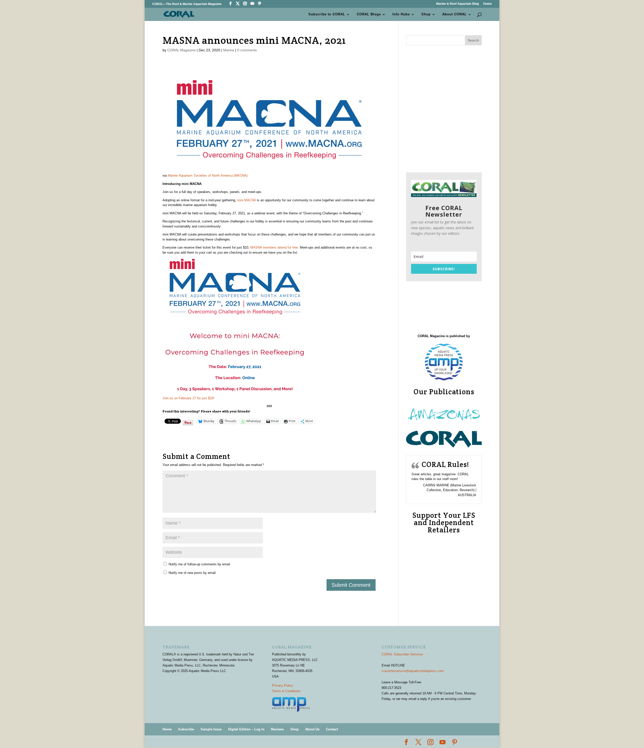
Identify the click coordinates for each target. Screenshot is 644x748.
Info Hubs (401, 14)
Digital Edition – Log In (246, 729)
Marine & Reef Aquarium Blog (457, 4)
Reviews (277, 729)
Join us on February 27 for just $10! (188, 398)
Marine (228, 50)
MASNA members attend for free (274, 247)
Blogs (369, 14)
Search (473, 40)
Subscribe (186, 729)
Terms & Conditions (286, 691)
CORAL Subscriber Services (402, 654)
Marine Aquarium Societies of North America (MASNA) (208, 175)
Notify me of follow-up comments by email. (200, 564)
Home (487, 4)
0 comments (247, 50)
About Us (312, 729)
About (454, 14)
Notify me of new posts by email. (193, 573)
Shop (426, 14)
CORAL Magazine (181, 50)
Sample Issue (211, 729)
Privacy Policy (282, 685)
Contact (332, 729)
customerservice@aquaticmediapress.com (413, 671)
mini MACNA (246, 200)
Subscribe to (326, 14)
